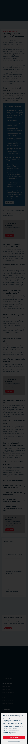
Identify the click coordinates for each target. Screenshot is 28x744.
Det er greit (14, 737)
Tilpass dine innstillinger (14, 741)
